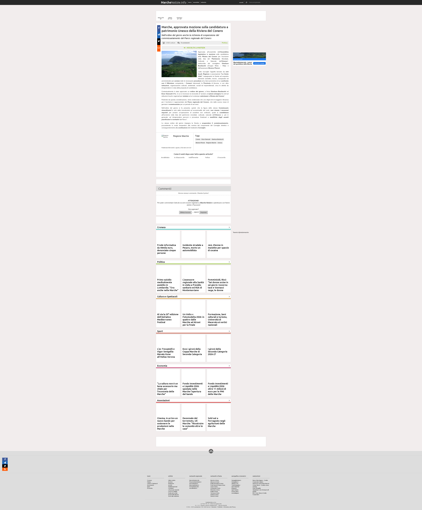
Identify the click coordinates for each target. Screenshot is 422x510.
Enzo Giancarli (206, 139)
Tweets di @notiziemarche (241, 232)
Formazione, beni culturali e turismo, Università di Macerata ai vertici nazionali (217, 319)
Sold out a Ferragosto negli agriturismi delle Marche (216, 422)
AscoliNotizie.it (193, 488)
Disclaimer (213, 507)
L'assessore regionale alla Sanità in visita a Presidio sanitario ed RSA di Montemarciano (193, 284)
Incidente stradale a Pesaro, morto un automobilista (193, 248)
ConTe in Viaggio (172, 491)
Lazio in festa (213, 486)
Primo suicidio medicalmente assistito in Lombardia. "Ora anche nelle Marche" (167, 284)
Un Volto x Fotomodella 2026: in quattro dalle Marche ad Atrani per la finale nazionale (193, 321)
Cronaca (149, 480)
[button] (241, 2)
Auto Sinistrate (235, 486)
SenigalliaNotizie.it (236, 480)
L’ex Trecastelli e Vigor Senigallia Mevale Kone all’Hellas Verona (166, 353)
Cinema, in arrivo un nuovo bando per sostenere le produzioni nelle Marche (167, 423)
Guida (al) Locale (172, 493)
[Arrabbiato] (165, 163)
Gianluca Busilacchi (218, 139)
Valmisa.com (235, 483)
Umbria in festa (214, 494)
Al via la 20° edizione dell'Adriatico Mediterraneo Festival (167, 318)
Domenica (179, 18)
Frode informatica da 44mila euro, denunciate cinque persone (166, 249)
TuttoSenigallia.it (236, 485)
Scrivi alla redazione (173, 496)
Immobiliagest (235, 493)
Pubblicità (219, 507)
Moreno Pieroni (200, 143)
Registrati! (204, 212)
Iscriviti (170, 485)
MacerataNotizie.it (194, 485)
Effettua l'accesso (185, 212)
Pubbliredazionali (172, 486)
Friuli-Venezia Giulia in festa (217, 485)
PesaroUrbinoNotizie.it (195, 482)
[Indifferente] (193, 163)
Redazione (171, 483)
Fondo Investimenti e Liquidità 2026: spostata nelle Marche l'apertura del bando (193, 388)
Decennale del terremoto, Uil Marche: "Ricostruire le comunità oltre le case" (193, 423)
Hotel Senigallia (257, 488)
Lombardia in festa (215, 488)
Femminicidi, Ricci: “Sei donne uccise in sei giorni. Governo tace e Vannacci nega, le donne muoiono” (218, 286)
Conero (198, 139)
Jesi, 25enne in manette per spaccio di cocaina (218, 248)
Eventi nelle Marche (173, 494)
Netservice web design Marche (261, 483)
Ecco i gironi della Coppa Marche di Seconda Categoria (192, 351)
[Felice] (207, 163)
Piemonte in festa (215, 490)
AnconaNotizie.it (193, 483)
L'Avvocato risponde (173, 490)
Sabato (170, 18)
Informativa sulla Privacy (229, 507)
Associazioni (150, 485)
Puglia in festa (214, 491)
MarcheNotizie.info (194, 480)
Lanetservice (197, 507)
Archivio (170, 482)
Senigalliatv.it (235, 482)
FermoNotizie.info (194, 486)
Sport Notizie (235, 490)
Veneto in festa (214, 496)
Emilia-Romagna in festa (216, 483)
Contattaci (171, 488)
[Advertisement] (249, 36)
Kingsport (234, 488)
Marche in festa (214, 480)
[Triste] (179, 163)
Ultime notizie (171, 480)
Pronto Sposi (235, 491)
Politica (224, 43)
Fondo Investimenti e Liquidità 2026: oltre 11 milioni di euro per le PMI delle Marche (218, 388)
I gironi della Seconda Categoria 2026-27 (217, 351)
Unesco (220, 143)
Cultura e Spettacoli (152, 483)
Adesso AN (161, 18)
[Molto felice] (221, 163)
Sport (148, 486)
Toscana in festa (214, 493)
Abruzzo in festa (214, 482)
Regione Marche (181, 136)
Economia (149, 488)
